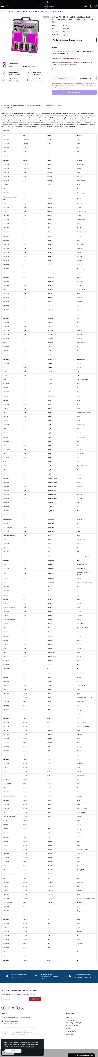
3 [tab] (23, 55)
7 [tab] (31, 55)
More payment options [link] (74, 97)
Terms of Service (71, 1031)
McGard (65, 25)
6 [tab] (29, 55)
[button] (86, 6)
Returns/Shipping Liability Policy (75, 1023)
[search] (8, 6)
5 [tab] (27, 55)
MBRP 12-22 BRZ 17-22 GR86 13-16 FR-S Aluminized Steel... (22, 1032)
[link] (49, 2)
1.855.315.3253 (21, 66)
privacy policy (30, 1046)
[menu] (2, 6)
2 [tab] (21, 55)
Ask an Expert (32, 66)
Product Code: (56, 35)
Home (3, 11)
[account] (91, 6)
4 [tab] (25, 55)
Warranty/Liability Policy (72, 1025)
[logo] (49, 6)
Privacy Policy (70, 1020)
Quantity (54, 69)
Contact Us (69, 1017)
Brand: (54, 25)
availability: (55, 32)
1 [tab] (18, 55)
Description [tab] (6, 107)
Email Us (68, 1028)
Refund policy (70, 1034)
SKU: (53, 28)
